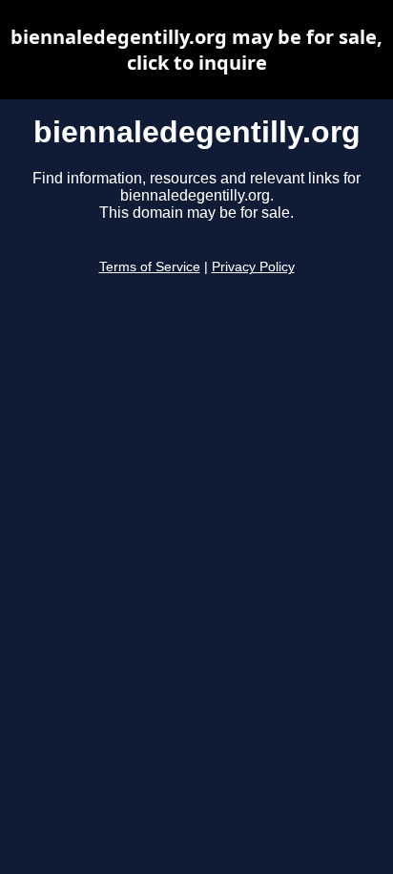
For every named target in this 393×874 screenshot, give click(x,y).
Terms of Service (149, 267)
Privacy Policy (253, 267)
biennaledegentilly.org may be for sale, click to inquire (196, 49)
